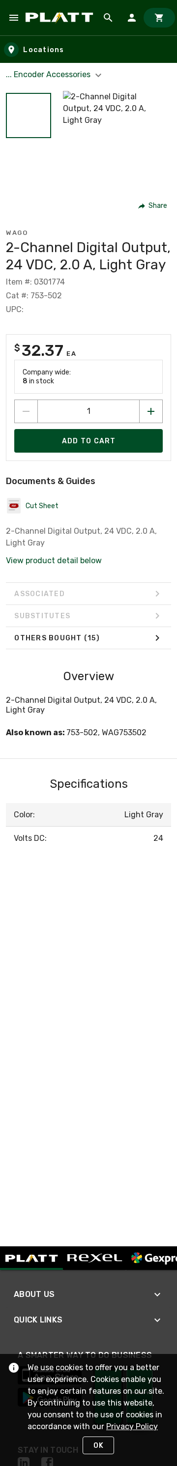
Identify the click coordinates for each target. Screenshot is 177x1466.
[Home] (61, 17)
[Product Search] (108, 17)
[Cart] (159, 18)
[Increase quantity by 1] (151, 411)
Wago (17, 232)
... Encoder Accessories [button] (49, 74)
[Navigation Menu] (14, 17)
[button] (28, 115)
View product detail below (54, 560)
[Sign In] (132, 17)
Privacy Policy (132, 1426)
